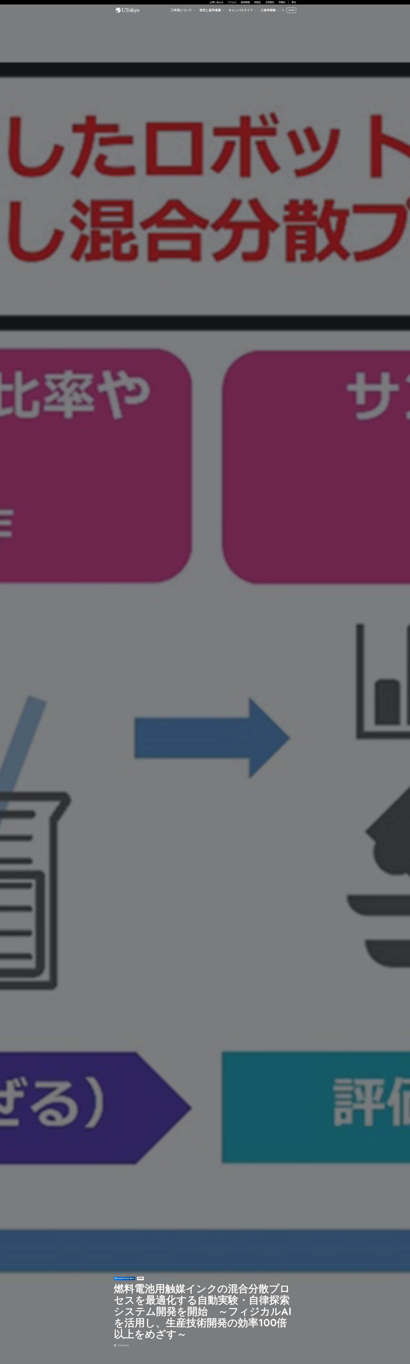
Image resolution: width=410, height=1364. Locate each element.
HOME (291, 10)
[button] (283, 10)
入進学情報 (268, 10)
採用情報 (245, 2)
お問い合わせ (216, 2)
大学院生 (269, 2)
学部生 (257, 2)
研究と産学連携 (210, 10)
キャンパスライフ (241, 10)
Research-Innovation (124, 1278)
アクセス (232, 2)
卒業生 (282, 2)
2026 (140, 1278)
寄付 (294, 2)
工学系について (181, 10)
